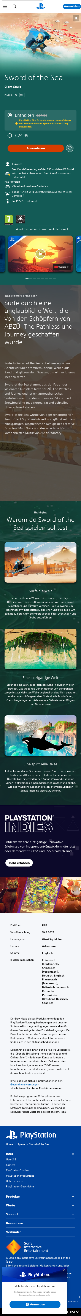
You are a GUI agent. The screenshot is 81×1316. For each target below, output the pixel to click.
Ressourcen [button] (14, 1223)
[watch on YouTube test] (62, 267)
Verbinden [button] (14, 1232)
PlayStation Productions (20, 1175)
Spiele (21, 1144)
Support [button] (12, 1214)
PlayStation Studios (17, 1170)
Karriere (10, 1165)
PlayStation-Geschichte (20, 1186)
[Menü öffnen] (5, 6)
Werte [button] (10, 1205)
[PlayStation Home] (40, 6)
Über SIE (11, 1159)
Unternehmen (14, 1181)
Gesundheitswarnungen (24, 1084)
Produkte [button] (13, 1196)
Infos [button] (9, 1154)
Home (9, 1144)
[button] (76, 18)
